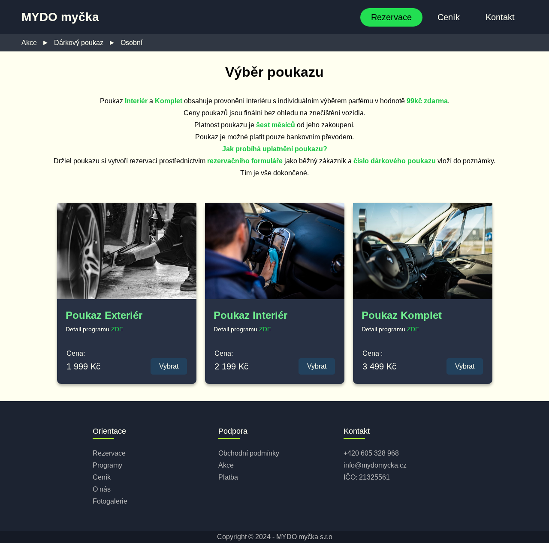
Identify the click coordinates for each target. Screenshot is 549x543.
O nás (102, 489)
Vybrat (168, 366)
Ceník (448, 17)
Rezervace (391, 17)
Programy (107, 465)
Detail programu (88, 329)
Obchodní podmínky (248, 453)
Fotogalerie (110, 501)
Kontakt (500, 17)
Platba (228, 477)
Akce (29, 42)
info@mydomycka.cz (375, 465)
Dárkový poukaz (78, 42)
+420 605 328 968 (371, 453)
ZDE (117, 329)
